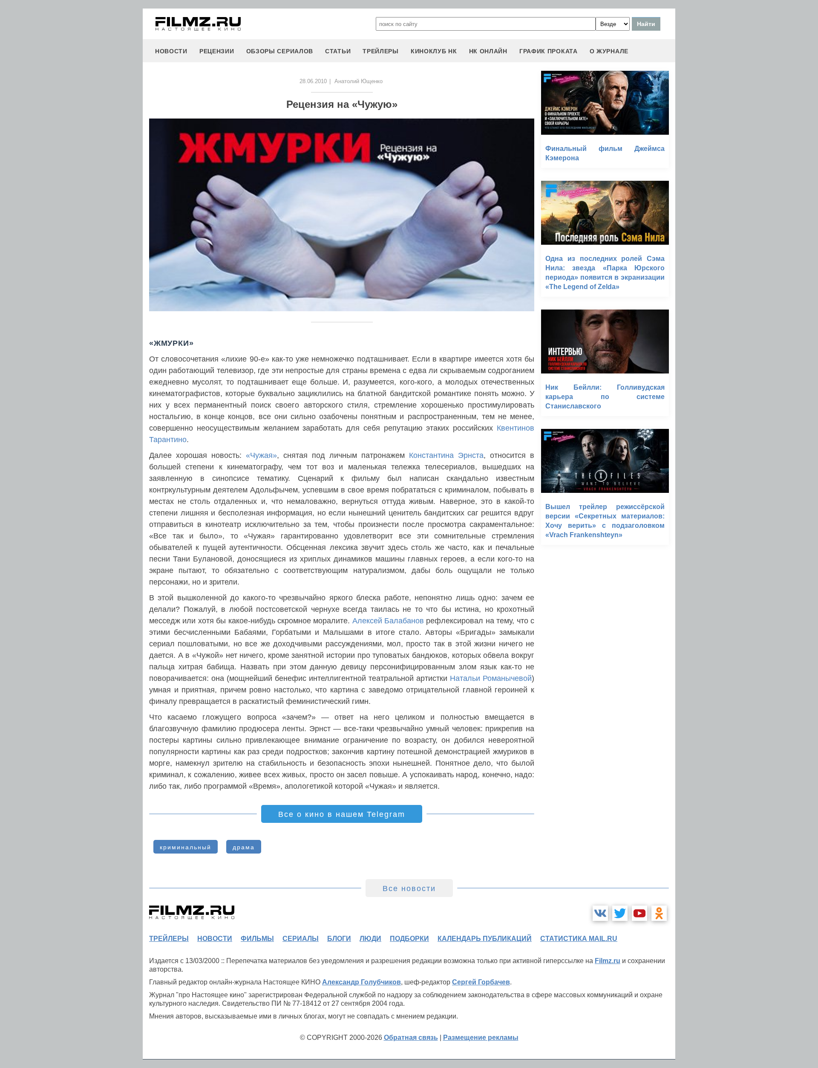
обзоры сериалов (280, 51)
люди (370, 938)
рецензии (216, 51)
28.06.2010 (313, 81)
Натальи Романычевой (491, 678)
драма (244, 847)
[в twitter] (620, 913)
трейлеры (381, 51)
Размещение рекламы (480, 1037)
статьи (338, 51)
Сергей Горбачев (481, 982)
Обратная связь (411, 1037)
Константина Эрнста (446, 455)
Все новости (409, 888)
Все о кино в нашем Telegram (341, 814)
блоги (339, 938)
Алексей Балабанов (388, 620)
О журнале (609, 51)
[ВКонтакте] (600, 913)
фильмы (257, 938)
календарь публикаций (485, 938)
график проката (548, 51)
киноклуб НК (434, 51)
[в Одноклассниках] (659, 913)
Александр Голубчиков (361, 982)
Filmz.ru (607, 960)
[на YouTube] (639, 913)
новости (171, 51)
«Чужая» (261, 455)
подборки (409, 938)
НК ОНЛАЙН (488, 51)
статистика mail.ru (578, 938)
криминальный (185, 847)
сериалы (300, 938)
